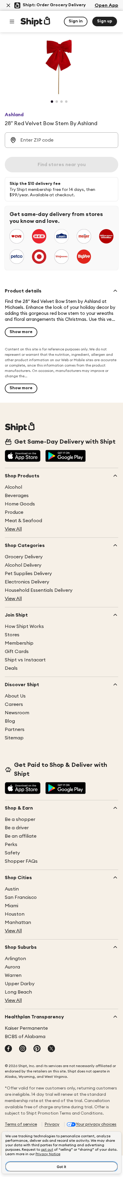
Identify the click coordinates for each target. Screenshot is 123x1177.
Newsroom (17, 712)
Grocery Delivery (24, 556)
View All (13, 529)
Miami (11, 905)
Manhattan (18, 922)
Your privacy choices (96, 1124)
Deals (11, 668)
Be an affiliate (20, 836)
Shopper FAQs (21, 861)
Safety (12, 852)
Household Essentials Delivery (39, 590)
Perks (11, 844)
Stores (12, 634)
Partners (14, 729)
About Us (15, 696)
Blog (10, 721)
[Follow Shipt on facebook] (8, 1049)
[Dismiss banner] (8, 5)
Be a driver (17, 827)
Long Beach (18, 992)
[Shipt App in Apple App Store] (23, 456)
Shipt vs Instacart (25, 660)
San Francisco (21, 897)
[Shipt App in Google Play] (65, 456)
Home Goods (20, 504)
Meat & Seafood (23, 520)
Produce (14, 512)
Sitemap (14, 737)
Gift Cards (17, 651)
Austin (12, 889)
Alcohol (13, 487)
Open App (106, 5)
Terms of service (21, 1124)
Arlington (15, 958)
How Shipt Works (24, 626)
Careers (14, 704)
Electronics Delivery (27, 582)
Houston (14, 914)
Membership (19, 643)
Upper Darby (20, 983)
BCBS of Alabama (25, 1036)
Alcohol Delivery (23, 565)
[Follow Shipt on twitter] (51, 1049)
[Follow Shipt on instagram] (22, 1049)
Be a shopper (20, 819)
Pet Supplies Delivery (28, 573)
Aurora (12, 967)
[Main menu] (12, 21)
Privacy (51, 1124)
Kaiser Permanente (26, 1028)
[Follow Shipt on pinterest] (37, 1049)
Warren (13, 975)
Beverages (17, 495)
